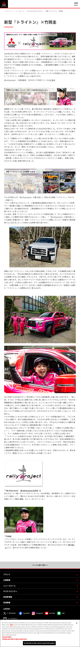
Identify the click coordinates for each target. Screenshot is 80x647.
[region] (40, 633)
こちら (52, 80)
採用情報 (6, 602)
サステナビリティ (10, 591)
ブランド (6, 574)
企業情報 (6, 580)
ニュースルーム (9, 586)
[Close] (76, 623)
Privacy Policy (7, 637)
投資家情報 (7, 597)
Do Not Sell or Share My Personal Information (39, 643)
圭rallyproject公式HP (29, 490)
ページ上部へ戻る (39, 565)
